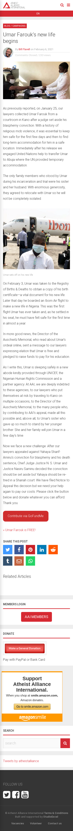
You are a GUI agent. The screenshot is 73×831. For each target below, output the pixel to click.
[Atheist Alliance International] (14, 7)
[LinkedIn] (41, 549)
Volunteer (36, 823)
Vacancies (17, 823)
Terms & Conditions (56, 813)
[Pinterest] (30, 549)
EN (38, 13)
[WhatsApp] (30, 561)
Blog (7, 26)
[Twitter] (7, 549)
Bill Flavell (24, 49)
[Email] (19, 561)
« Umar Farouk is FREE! (19, 530)
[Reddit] (53, 549)
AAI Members (36, 617)
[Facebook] (19, 549)
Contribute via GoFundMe (26, 516)
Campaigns (19, 26)
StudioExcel (50, 816)
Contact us (55, 823)
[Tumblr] (7, 561)
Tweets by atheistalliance (21, 761)
